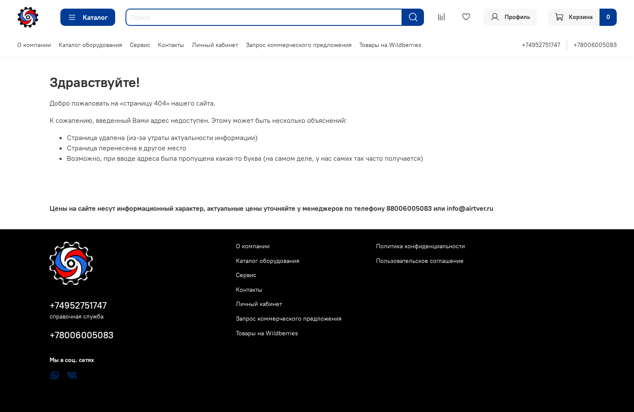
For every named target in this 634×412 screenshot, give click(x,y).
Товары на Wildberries (390, 45)
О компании (34, 45)
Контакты (171, 45)
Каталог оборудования (90, 45)
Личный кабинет (215, 45)
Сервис (140, 45)
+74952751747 (541, 45)
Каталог (95, 17)
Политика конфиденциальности (420, 246)
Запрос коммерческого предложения (299, 45)
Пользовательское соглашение (420, 261)
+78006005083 (595, 45)
